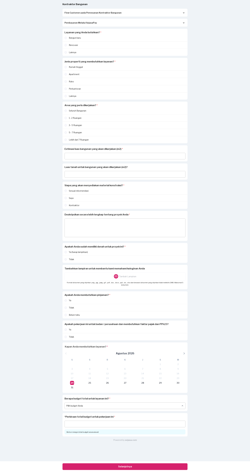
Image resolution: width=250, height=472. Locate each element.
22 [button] (160, 378)
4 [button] (89, 369)
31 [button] (72, 387)
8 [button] (160, 369)
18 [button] (89, 378)
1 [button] (160, 364)
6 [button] (125, 369)
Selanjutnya (125, 466)
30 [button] (178, 383)
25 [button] (89, 383)
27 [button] (125, 383)
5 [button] (107, 369)
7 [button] (142, 369)
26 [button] (107, 383)
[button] (125, 276)
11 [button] (90, 373)
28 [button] (142, 383)
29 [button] (160, 383)
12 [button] (107, 373)
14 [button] (142, 373)
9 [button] (178, 369)
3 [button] (72, 369)
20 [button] (125, 378)
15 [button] (160, 373)
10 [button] (72, 373)
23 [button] (178, 378)
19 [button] (107, 378)
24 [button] (72, 383)
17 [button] (72, 378)
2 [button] (178, 364)
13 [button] (125, 373)
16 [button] (178, 373)
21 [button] (142, 378)
